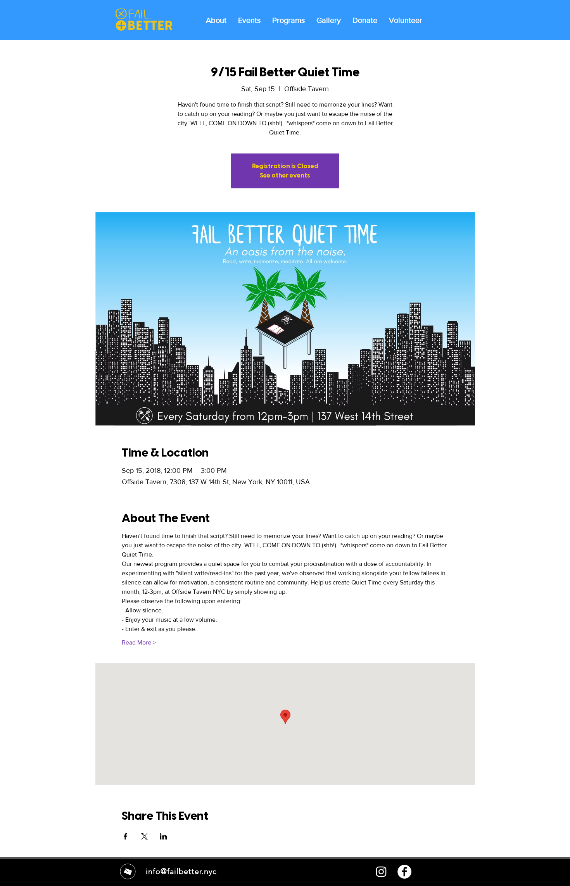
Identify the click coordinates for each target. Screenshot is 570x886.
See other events (285, 175)
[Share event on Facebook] (125, 836)
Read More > (139, 642)
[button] (288, 20)
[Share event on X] (144, 836)
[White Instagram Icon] (381, 872)
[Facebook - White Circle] (404, 872)
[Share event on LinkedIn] (163, 836)
